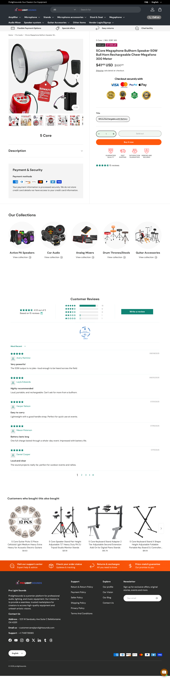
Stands (47, 17)
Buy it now (129, 142)
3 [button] (85, 475)
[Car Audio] (53, 235)
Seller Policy (77, 597)
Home (10, 35)
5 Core (99, 40)
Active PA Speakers (22, 252)
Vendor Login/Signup (100, 22)
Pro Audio (19, 35)
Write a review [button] (137, 311)
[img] (17, 353)
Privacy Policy (77, 608)
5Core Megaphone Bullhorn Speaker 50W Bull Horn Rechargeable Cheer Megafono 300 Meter (41, 35)
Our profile (108, 586)
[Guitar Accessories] (147, 235)
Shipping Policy (78, 602)
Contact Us (108, 602)
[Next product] (161, 528)
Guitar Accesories (57, 22)
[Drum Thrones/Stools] (116, 235)
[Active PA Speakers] (22, 235)
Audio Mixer (14, 22)
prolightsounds (20, 666)
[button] (160, 9)
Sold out (140, 133)
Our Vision (108, 592)
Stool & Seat (96, 17)
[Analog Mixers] (85, 235)
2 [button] (81, 475)
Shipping (99, 70)
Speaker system (32, 22)
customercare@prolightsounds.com (36, 627)
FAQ (146, 2)
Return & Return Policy (82, 586)
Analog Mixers (85, 252)
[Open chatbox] (164, 672)
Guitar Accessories (148, 252)
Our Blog (107, 597)
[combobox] (95, 10)
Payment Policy (78, 592)
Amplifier (13, 17)
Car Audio (53, 252)
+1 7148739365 (26, 633)
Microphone (30, 17)
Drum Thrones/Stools (116, 252)
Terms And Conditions (81, 613)
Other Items (79, 22)
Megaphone (115, 17)
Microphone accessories (70, 17)
